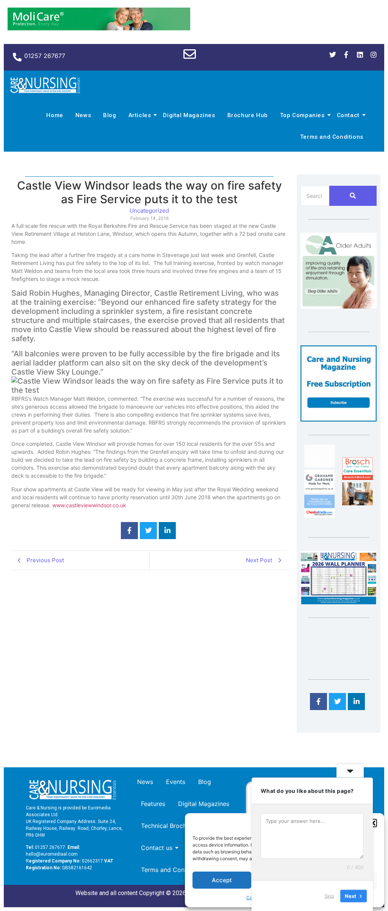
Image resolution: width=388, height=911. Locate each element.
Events (175, 782)
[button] (373, 823)
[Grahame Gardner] (319, 490)
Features (153, 804)
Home (54, 115)
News (83, 115)
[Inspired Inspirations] (357, 503)
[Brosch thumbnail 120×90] (357, 477)
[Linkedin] (360, 54)
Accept (222, 880)
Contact (348, 115)
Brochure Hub (247, 115)
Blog (109, 115)
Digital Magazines (189, 115)
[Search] (353, 196)
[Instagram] (373, 54)
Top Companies (302, 115)
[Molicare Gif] (99, 28)
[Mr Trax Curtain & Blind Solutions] (319, 515)
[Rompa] (338, 306)
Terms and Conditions (331, 136)
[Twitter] (333, 54)
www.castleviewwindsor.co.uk (89, 505)
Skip (329, 895)
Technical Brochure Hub (175, 825)
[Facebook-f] (346, 54)
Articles (139, 115)
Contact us (156, 847)
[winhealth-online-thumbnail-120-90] (319, 465)
